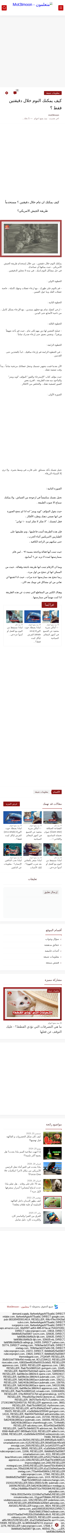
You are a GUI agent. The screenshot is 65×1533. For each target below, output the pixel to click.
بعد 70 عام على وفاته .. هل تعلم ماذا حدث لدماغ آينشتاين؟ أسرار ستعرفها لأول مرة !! (23, 1187)
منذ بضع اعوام (52, 625)
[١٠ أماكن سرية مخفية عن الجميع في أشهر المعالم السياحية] (50, 616)
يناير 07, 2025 (35, 1213)
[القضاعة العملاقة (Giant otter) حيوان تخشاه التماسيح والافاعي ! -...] (52, 817)
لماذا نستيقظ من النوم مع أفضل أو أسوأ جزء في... (15, 631)
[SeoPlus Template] (56, 1306)
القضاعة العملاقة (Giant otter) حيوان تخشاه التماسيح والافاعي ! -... (53, 833)
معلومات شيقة (53, 93)
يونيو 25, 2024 (35, 1148)
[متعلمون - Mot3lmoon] (32, 7)
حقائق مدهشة (51, 944)
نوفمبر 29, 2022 (34, 1198)
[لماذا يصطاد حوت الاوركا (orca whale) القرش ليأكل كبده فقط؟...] (32, 616)
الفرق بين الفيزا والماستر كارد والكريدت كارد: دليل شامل (26, 1218)
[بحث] (4, 7)
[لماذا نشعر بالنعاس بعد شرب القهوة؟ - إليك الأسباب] (32, 849)
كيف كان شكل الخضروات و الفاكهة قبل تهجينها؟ (23, 1138)
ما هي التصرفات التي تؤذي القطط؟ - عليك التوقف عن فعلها (34, 1029)
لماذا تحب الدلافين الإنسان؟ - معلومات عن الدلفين (13, 864)
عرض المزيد (11, 804)
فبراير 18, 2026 (34, 1164)
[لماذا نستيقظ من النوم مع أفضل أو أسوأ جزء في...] (14, 616)
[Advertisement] (32, 52)
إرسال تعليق (50, 892)
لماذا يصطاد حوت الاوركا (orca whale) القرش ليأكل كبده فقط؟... (32, 634)
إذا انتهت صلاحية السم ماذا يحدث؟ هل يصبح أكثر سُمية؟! (22, 1153)
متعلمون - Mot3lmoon (18, 1306)
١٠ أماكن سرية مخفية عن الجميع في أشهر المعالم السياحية (51, 632)
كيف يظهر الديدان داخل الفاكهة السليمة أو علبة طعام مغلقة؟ (26, 1202)
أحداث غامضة (52, 950)
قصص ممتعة (52, 962)
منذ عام (17, 625)
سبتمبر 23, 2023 (33, 1133)
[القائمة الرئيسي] (60, 7)
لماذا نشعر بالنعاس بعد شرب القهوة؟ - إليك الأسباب (33, 864)
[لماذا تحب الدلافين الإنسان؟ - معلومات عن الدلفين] (12, 849)
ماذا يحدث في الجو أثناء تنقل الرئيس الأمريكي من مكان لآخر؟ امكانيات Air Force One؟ (22, 1171)
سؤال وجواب (52, 939)
